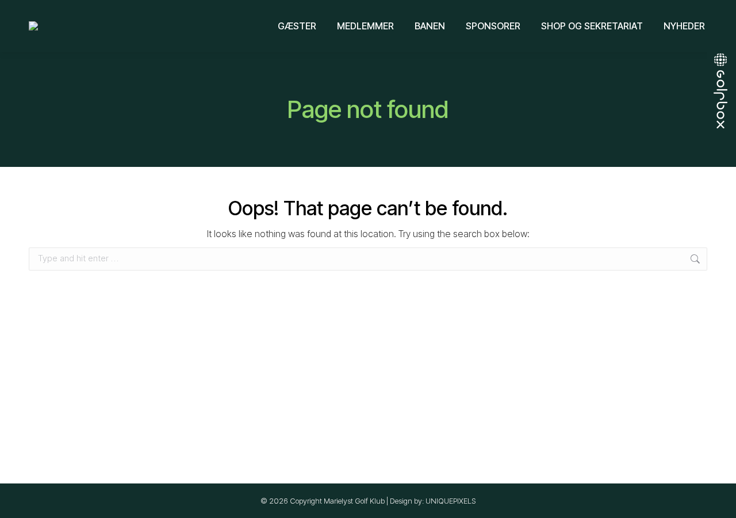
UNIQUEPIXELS (450, 500)
